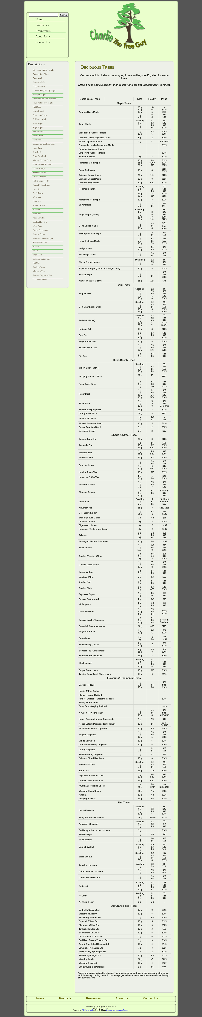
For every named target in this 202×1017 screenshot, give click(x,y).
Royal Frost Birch (39, 156)
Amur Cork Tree (39, 218)
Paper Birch (37, 148)
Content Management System (117, 1010)
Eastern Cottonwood (40, 230)
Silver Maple (37, 123)
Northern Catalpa (39, 173)
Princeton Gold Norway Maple (44, 99)
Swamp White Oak (40, 242)
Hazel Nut (36, 189)
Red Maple (37, 107)
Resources (43, 30)
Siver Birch (37, 152)
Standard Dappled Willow (42, 275)
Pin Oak (36, 251)
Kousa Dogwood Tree (41, 185)
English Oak (37, 255)
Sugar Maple (37, 127)
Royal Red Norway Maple (43, 103)
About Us (43, 36)
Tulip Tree (37, 214)
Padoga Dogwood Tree (41, 181)
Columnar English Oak (41, 259)
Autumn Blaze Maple (41, 74)
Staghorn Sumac (39, 267)
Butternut (36, 210)
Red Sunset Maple (40, 119)
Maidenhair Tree (39, 205)
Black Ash (37, 201)
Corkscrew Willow (40, 279)
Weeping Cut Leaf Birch (42, 160)
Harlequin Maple (39, 95)
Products (42, 25)
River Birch (37, 140)
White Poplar (38, 226)
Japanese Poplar (39, 234)
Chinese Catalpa (39, 168)
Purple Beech (38, 193)
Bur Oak (36, 246)
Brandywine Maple (40, 115)
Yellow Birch (38, 136)
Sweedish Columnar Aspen (43, 238)
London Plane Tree (40, 222)
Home (39, 19)
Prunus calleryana (39, 177)
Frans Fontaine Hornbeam (42, 164)
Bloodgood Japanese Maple (43, 70)
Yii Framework (87, 1010)
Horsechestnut (38, 131)
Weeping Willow (39, 271)
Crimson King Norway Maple (44, 90)
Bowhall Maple (38, 111)
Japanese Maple (39, 82)
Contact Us (43, 42)
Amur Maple (37, 78)
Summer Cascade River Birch (44, 144)
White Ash (37, 197)
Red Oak (36, 263)
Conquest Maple (39, 86)
